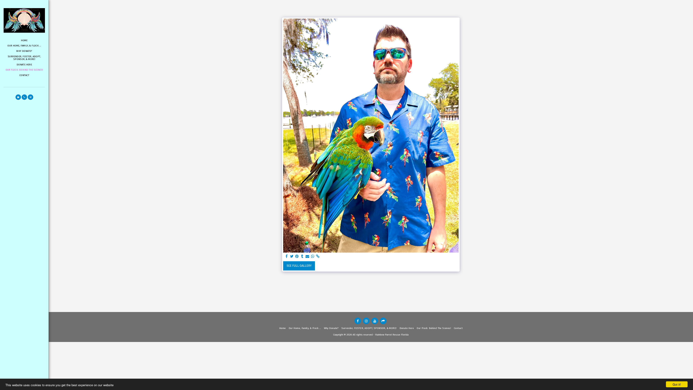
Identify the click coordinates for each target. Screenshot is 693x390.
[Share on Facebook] (286, 256)
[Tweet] (292, 256)
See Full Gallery (299, 265)
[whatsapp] (313, 256)
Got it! (677, 384)
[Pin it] (297, 256)
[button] (18, 97)
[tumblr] (302, 256)
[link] (318, 256)
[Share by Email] (307, 256)
